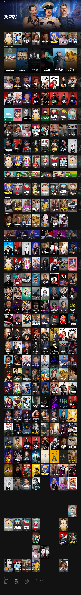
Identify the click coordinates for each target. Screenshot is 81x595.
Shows (5, 581)
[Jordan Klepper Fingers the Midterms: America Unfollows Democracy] (26, 443)
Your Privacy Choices (17, 583)
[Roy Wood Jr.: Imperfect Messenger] (36, 511)
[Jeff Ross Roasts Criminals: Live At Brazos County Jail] (45, 415)
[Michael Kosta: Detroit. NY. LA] (36, 470)
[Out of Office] (8, 497)
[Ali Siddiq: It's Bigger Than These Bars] (45, 279)
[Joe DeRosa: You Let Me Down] (26, 429)
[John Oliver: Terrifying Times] (72, 429)
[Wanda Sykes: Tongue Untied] (45, 565)
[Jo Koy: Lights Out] (17, 429)
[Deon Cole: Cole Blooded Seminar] (26, 375)
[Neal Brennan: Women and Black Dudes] (26, 483)
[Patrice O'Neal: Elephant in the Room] (17, 497)
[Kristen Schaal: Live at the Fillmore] (8, 456)
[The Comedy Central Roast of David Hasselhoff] (45, 334)
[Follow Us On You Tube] (40, 580)
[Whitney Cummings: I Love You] (54, 565)
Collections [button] (22, 1)
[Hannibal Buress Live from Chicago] (72, 388)
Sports (4, 585)
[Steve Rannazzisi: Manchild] (8, 538)
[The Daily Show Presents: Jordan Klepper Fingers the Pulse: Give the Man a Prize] (63, 538)
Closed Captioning (27, 581)
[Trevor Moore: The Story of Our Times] (63, 552)
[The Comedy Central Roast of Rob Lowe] (17, 347)
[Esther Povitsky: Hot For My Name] (8, 388)
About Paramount (27, 584)
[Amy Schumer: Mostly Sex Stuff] (17, 293)
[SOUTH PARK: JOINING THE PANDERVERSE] (17, 524)
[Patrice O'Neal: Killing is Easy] (26, 497)
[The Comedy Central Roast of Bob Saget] (17, 334)
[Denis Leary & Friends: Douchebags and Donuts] (17, 375)
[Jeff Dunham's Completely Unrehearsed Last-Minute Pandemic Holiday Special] (8, 415)
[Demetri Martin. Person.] (72, 361)
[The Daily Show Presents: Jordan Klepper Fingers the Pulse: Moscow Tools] (45, 443)
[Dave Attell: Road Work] (54, 361)
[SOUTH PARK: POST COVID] (72, 511)
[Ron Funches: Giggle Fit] (17, 511)
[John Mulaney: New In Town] (54, 429)
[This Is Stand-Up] (8, 552)
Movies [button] (17, 1)
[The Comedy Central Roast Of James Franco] (63, 334)
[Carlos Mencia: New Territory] (17, 320)
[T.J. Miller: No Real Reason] (26, 538)
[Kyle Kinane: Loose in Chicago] (54, 456)
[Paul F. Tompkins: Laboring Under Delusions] (36, 497)
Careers (26, 583)
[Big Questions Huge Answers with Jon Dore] (26, 306)
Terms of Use (16, 580)
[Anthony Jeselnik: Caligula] (36, 293)
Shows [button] (14, 1)
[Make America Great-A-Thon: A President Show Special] (8, 470)
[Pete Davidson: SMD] (45, 497)
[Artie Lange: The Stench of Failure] (54, 293)
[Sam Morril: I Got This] (45, 524)
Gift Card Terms (16, 581)
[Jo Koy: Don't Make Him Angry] (8, 429)
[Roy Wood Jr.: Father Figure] (26, 511)
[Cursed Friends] (72, 347)
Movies (5, 582)
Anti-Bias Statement (27, 585)
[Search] (36, 1)
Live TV (27, 1)
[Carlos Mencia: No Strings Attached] (26, 320)
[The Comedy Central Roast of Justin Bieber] (72, 334)
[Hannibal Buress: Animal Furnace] (63, 388)
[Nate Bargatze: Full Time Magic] (8, 483)
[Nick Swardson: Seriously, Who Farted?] (36, 483)
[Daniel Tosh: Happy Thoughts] (45, 361)
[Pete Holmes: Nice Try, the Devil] (54, 497)
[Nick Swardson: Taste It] (45, 483)
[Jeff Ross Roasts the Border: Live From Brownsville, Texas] (54, 415)
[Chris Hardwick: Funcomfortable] (54, 320)
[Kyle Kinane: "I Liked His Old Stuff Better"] (45, 456)
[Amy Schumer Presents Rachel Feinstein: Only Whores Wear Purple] (72, 279)
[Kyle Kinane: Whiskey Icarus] (63, 456)
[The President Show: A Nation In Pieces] (63, 497)
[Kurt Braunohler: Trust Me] (26, 456)
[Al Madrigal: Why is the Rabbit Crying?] (36, 279)
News (34, 1)
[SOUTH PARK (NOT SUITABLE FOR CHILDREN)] (26, 524)
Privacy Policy (16, 582)
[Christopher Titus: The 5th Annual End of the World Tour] (63, 320)
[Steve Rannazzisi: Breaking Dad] (72, 524)
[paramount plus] (6, 1)
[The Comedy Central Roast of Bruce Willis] (26, 334)
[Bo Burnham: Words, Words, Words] (36, 306)
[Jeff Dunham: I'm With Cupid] (72, 402)
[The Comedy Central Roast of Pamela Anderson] (8, 347)
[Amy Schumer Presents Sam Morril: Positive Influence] (8, 293)
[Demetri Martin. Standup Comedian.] (8, 375)
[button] (8, 38)
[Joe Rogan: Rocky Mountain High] (45, 429)
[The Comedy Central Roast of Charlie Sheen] (36, 334)
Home (11, 1)
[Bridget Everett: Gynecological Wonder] (45, 306)
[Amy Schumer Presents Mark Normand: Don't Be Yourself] (63, 279)
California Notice (16, 585)
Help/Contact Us (27, 580)
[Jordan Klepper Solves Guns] (8, 443)
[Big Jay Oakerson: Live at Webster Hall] (17, 306)
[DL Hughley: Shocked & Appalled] (8, 361)
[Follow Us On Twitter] (38, 580)
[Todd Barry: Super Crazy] (26, 552)
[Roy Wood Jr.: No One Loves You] (45, 511)
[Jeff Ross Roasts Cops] (36, 415)
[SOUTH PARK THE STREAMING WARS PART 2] (8, 524)
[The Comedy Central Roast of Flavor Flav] (54, 334)
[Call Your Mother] (72, 306)
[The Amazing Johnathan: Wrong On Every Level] (54, 279)
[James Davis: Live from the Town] (54, 402)
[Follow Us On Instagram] (42, 580)
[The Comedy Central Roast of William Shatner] (26, 347)
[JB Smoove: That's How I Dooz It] (45, 402)
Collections (5, 583)
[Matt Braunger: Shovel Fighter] (26, 470)
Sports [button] (30, 1)
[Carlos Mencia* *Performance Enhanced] (8, 320)
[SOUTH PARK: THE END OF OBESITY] (36, 524)
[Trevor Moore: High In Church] (54, 552)
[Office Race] (72, 483)
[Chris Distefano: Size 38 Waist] (45, 320)
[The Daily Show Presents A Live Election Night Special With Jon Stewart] (26, 361)
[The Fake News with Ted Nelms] (36, 388)
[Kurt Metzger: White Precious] (36, 456)
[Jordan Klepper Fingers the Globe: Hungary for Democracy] (17, 443)
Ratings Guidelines (27, 582)
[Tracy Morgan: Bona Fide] (45, 552)
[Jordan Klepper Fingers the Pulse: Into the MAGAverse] (36, 443)
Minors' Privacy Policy (17, 584)
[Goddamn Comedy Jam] (45, 388)
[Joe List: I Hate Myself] (36, 429)
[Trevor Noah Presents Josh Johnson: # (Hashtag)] (72, 552)
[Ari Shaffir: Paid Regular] (45, 293)
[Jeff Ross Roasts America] (26, 415)
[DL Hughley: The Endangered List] (17, 361)
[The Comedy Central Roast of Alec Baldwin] (8, 334)
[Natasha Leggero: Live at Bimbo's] (72, 470)
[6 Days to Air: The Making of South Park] (8, 279)
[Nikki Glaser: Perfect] (54, 483)
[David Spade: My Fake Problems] (63, 361)
